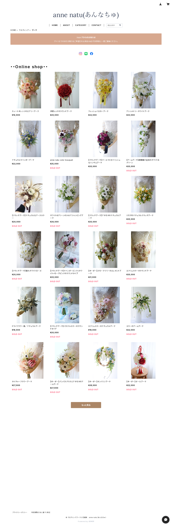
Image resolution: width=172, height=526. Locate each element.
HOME (55, 25)
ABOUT (66, 25)
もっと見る (86, 405)
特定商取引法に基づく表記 (40, 512)
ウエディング (24, 30)
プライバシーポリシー (19, 512)
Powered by (83, 521)
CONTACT (96, 25)
